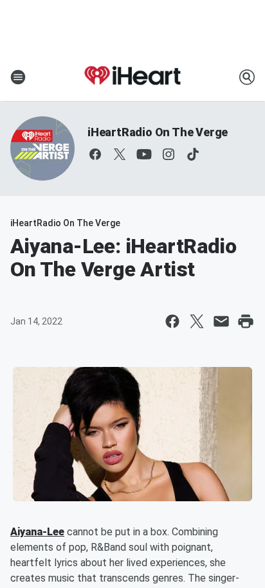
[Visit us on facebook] (95, 154)
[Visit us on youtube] (144, 154)
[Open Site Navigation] (18, 77)
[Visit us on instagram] (168, 154)
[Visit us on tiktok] (193, 154)
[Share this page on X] (197, 321)
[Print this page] (246, 321)
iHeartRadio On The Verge (157, 132)
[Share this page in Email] (221, 321)
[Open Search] (247, 77)
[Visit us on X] (119, 154)
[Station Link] (132, 77)
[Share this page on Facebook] (172, 321)
